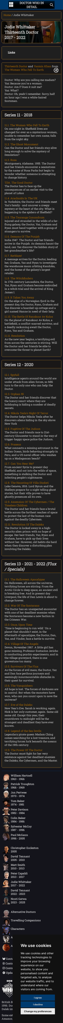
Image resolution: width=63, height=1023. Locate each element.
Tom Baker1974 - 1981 (18, 802)
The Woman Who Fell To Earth (24, 69)
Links (11, 52)
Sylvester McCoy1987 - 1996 (21, 828)
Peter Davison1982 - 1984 (19, 811)
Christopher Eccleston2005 (25, 849)
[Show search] (52, 5)
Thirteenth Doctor (16, 66)
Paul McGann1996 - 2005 (19, 836)
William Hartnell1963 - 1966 (21, 777)
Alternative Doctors (23, 911)
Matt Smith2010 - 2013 (18, 866)
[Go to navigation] (11, 5)
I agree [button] (38, 997)
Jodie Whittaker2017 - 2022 (21, 883)
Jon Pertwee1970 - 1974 (19, 794)
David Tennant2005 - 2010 (20, 858)
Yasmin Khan (42, 66)
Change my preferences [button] (38, 1011)
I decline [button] (38, 1004)
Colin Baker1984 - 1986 (18, 819)
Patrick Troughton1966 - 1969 (22, 785)
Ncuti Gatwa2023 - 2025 (19, 900)
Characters (18, 928)
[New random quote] (56, 70)
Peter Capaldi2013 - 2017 (19, 875)
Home (7, 15)
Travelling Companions (26, 920)
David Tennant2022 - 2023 (20, 892)
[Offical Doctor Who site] (9, 996)
